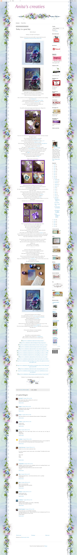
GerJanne (20, 439)
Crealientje (21, 499)
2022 (55, 171)
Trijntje (20, 406)
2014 (55, 224)
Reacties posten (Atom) (25, 537)
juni (55, 189)
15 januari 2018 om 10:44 (27, 398)
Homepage (33, 535)
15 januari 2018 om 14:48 (26, 421)
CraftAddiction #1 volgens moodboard (57, 211)
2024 (55, 168)
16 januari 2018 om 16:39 (26, 491)
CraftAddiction (33, 98)
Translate (56, 31)
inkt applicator (44, 143)
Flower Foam (40, 100)
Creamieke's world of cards (55, 338)
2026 (55, 164)
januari (56, 197)
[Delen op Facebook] (35, 389)
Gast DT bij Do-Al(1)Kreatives (57, 207)
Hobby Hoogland (22, 509)
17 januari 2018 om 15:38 (27, 499)
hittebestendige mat (32, 148)
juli (55, 187)
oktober (56, 182)
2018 (55, 178)
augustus (56, 186)
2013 (55, 226)
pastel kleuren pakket (37, 139)
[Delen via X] (33, 389)
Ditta (20, 429)
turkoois (41, 194)
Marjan (20, 414)
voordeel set (33, 258)
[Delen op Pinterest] (36, 389)
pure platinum (41, 317)
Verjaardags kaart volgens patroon (57, 199)
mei (55, 190)
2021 (55, 173)
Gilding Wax (37, 101)
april (55, 192)
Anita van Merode (57, 147)
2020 (55, 174)
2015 (55, 222)
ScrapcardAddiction (56, 303)
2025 (55, 166)
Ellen (20, 474)
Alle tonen (58, 346)
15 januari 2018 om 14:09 (26, 414)
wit (37, 138)
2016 (55, 221)
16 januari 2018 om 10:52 (25, 474)
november (56, 181)
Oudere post (47, 535)
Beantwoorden (21, 402)
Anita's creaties (30, 6)
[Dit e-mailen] (31, 389)
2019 (55, 176)
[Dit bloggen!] (32, 389)
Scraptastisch (21, 463)
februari (56, 195)
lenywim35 (21, 398)
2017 (55, 219)
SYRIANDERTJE (56, 320)
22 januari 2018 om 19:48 (29, 509)
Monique (20, 491)
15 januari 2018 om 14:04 (26, 406)
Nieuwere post (18, 535)
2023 (55, 169)
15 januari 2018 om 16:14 (25, 429)
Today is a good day (57, 205)
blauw (38, 156)
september (56, 184)
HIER (28, 152)
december (56, 179)
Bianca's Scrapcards (55, 312)
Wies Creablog (55, 329)
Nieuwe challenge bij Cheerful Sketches (57, 216)
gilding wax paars (37, 142)
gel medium (37, 318)
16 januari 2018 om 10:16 (28, 463)
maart (56, 194)
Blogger (46, 546)
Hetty (20, 482)
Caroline (20, 421)
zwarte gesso (35, 315)
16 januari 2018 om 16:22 (25, 482)
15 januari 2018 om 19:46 (27, 439)
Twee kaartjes (56, 202)
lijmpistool (39, 324)
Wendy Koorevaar (22, 447)
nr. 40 (43, 140)
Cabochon (35, 326)
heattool (38, 146)
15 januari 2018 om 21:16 (30, 447)
